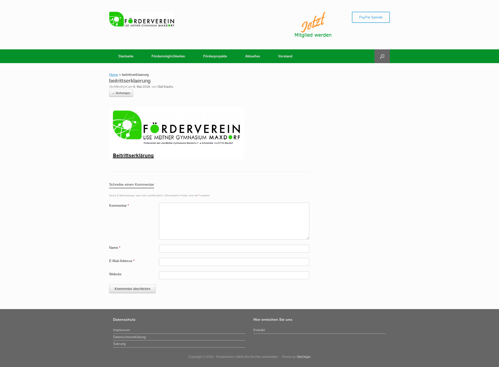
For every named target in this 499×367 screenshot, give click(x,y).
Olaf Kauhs (165, 87)
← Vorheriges (121, 93)
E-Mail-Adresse (122, 261)
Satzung (119, 344)
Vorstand (285, 56)
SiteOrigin (304, 356)
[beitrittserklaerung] (176, 158)
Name (114, 248)
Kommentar (119, 206)
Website (115, 274)
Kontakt (259, 330)
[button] (382, 56)
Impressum (121, 330)
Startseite (125, 56)
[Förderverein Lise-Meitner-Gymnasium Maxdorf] (141, 19)
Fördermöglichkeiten (168, 56)
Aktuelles (252, 56)
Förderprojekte (215, 56)
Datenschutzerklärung (129, 337)
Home (113, 75)
